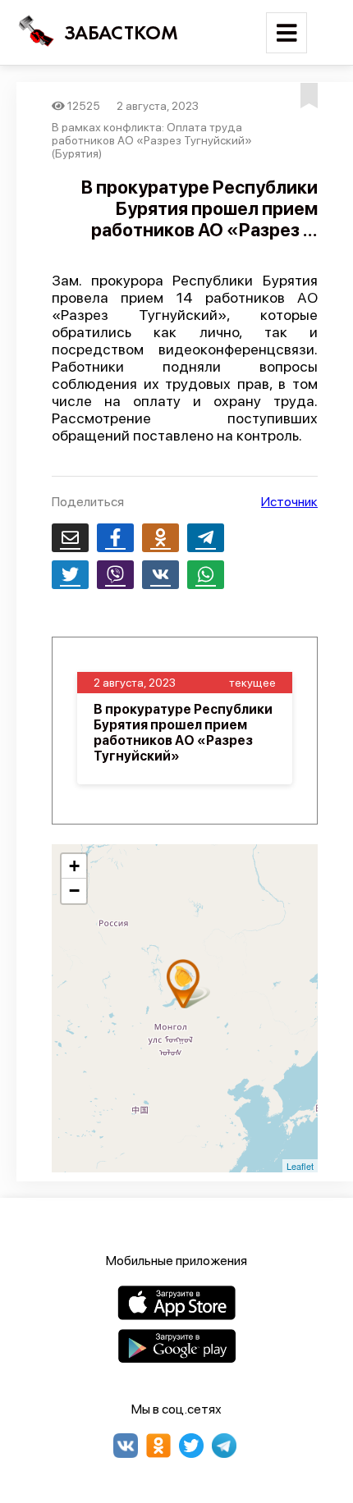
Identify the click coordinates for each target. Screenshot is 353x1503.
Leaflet (300, 1165)
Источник (289, 501)
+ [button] (74, 866)
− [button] (74, 890)
